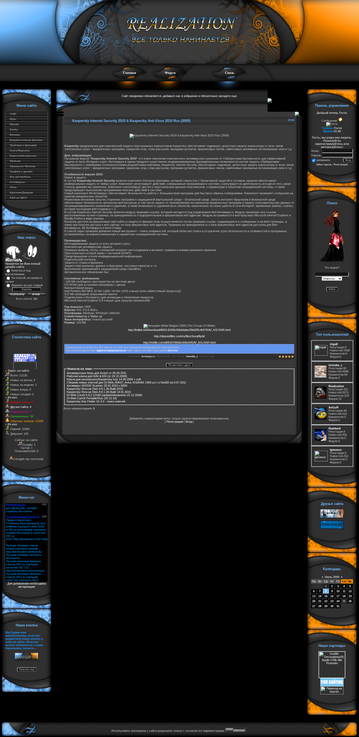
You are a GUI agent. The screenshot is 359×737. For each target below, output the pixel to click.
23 (332, 601)
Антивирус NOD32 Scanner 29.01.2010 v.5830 (97, 385)
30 (332, 606)
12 (350, 591)
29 (325, 606)
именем (172, 350)
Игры (13, 118)
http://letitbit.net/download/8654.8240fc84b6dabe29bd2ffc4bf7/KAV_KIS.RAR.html (179, 329)
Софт (13, 113)
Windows (15, 161)
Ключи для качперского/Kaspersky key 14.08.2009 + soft (104, 379)
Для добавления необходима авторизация (26, 585)
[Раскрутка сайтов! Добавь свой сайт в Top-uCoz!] (331, 685)
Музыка (14, 124)
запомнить (323, 160)
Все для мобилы (20, 176)
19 (350, 596)
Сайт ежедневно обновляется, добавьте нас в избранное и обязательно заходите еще (179, 96)
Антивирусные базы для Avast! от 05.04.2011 (96, 373)
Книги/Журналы (20, 150)
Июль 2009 (332, 577)
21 (319, 601)
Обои (13, 187)
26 (350, 601)
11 (344, 591)
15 (325, 596)
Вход (189, 421)
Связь (229, 73)
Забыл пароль (324, 164)
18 (344, 596)
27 (313, 606)
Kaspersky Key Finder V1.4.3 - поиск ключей (96, 401)
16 (332, 596)
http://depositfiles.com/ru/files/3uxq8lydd (179, 336)
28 (319, 606)
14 (319, 596)
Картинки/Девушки (21, 192)
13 (313, 596)
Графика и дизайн (21, 171)
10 (338, 591)
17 (338, 596)
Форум (170, 73)
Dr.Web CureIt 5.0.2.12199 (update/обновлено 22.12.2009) (104, 395)
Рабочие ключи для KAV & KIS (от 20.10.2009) (97, 376)
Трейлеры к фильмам (23, 145)
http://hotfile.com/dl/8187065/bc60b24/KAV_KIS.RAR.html (179, 342)
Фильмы (15, 134)
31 (338, 606)
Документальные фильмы (26, 140)
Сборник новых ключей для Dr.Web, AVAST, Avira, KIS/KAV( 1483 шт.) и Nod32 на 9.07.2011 (126, 382)
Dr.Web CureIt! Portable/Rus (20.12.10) (92, 398)
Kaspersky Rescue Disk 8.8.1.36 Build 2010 (95, 388)
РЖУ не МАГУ (18, 197)
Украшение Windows (22, 166)
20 (313, 601)
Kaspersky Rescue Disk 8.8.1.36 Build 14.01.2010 (99, 391)
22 (325, 601)
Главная (129, 73)
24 (338, 601)
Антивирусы (17, 182)
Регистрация (174, 421)
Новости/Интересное (23, 155)
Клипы (14, 129)
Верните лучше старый (27, 285)
